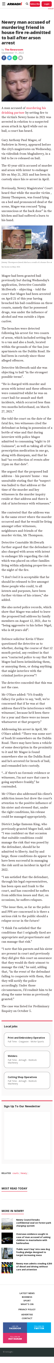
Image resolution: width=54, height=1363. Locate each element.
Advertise (27, 1315)
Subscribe (35, 4)
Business (27, 1297)
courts (15, 1173)
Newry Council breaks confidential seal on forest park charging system (33, 1222)
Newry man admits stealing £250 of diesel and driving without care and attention (34, 1266)
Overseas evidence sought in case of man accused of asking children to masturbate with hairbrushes (33, 1238)
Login (46, 4)
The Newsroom (14, 49)
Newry (24, 1173)
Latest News (27, 1293)
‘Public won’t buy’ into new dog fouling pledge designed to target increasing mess (33, 1252)
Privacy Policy (27, 1309)
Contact (27, 1318)
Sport (27, 1301)
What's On (27, 1304)
